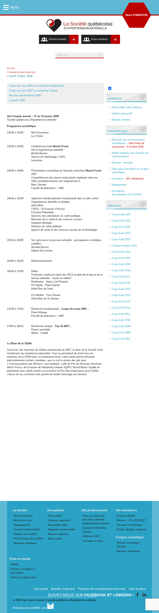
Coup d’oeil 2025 (121, 220)
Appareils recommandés (61, 529)
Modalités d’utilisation (63, 588)
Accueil (11, 68)
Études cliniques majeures (131, 529)
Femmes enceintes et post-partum (22, 571)
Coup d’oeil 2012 (121, 307)
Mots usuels (55, 538)
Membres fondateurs (25, 543)
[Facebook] (138, 594)
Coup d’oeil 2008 (121, 332)
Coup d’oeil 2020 (121, 258)
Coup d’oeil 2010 (121, 320)
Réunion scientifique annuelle (128, 544)
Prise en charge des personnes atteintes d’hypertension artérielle (95, 519)
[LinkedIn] (144, 594)
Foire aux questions (59, 520)
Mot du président (23, 515)
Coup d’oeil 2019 (121, 264)
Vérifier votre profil (122, 113)
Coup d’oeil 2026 (121, 214)
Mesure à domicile (58, 534)
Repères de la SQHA (25, 534)
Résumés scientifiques (129, 524)
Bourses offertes (126, 515)
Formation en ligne (92, 540)
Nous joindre (41, 588)
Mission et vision (23, 520)
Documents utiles (58, 524)
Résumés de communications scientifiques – (128, 143)
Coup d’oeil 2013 (121, 301)
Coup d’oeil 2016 (121, 282)
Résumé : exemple (122, 162)
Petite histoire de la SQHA (28, 538)
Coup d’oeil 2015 (121, 289)
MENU (14, 7)
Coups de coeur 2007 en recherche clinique (33, 90)
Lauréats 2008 (17, 100)
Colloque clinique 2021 (124, 245)
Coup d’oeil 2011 (121, 313)
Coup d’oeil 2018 (121, 270)
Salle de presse (137, 588)
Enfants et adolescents (23, 577)
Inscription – (127, 178)
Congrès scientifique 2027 (22, 72)
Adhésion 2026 (90, 536)
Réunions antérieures (128, 551)
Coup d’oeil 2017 (121, 276)
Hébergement (119, 184)
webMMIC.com (38, 607)
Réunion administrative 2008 (25, 95)
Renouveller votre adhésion (127, 107)
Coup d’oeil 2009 (121, 326)
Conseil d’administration (27, 529)
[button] (6, 7)
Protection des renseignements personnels (102, 588)
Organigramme (22, 524)
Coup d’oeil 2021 (121, 251)
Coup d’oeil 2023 (121, 233)
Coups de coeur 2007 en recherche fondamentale (36, 85)
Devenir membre (121, 119)
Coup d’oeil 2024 (121, 226)
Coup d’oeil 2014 (121, 295)
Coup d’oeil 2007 (121, 338)
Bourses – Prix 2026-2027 (131, 520)
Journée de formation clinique (94, 529)
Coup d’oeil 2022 (121, 239)
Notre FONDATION (136, 15)
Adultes (14, 564)
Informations (55, 515)
